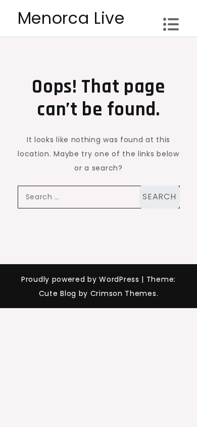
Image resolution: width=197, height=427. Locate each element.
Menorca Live (71, 18)
